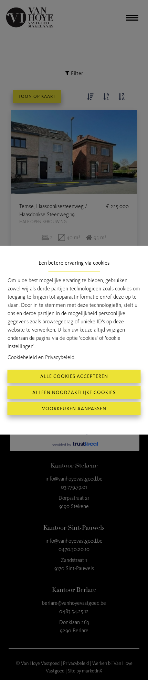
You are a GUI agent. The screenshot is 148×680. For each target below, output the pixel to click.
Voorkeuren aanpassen (74, 409)
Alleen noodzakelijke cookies (74, 392)
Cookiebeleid (22, 357)
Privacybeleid (59, 357)
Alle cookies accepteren (74, 376)
